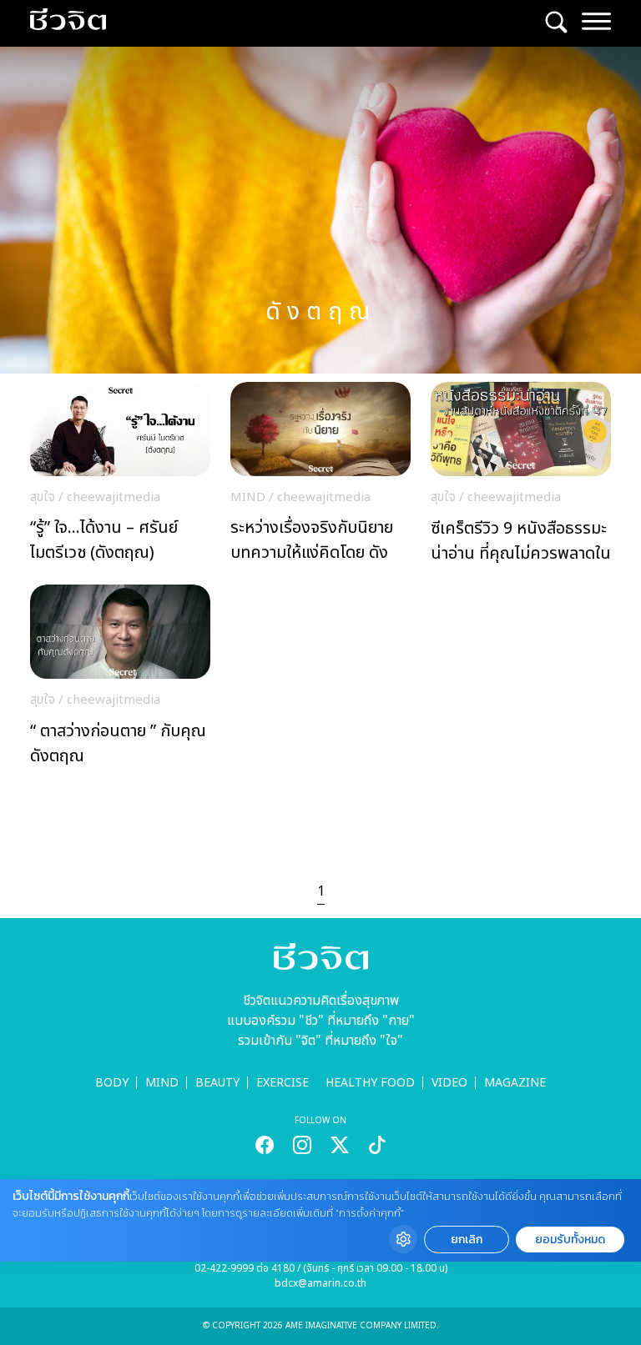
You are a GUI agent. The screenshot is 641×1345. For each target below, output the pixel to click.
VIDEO (449, 1083)
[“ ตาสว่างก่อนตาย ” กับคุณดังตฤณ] (120, 680)
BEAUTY (217, 1083)
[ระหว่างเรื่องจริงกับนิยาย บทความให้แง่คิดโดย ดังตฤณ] (320, 477)
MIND (162, 1083)
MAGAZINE (515, 1083)
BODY (112, 1083)
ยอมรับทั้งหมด (570, 1239)
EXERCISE (282, 1083)
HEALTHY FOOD (370, 1083)
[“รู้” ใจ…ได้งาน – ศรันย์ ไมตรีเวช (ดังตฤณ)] (120, 477)
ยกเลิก (466, 1239)
